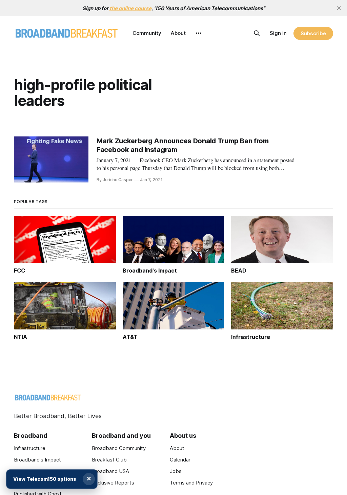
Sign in (278, 33)
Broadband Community (119, 448)
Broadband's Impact (37, 459)
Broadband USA (110, 471)
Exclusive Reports (113, 482)
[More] (198, 33)
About (178, 33)
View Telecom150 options (44, 479)
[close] (338, 8)
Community (146, 33)
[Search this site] (256, 33)
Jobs (176, 471)
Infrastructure (29, 448)
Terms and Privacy (191, 482)
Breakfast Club (109, 459)
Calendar (180, 459)
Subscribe (313, 33)
